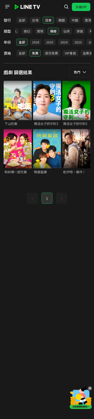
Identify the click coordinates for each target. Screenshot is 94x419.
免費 (35, 53)
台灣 (35, 20)
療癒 (53, 31)
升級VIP (81, 7)
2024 (64, 42)
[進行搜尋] (66, 7)
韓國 (61, 20)
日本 (48, 20)
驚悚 (40, 31)
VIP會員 (70, 53)
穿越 (80, 31)
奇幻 (27, 31)
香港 (88, 20)
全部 (22, 20)
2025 (49, 42)
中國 (75, 20)
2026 (35, 42)
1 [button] (47, 198)
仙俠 (66, 31)
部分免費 (51, 53)
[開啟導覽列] (7, 6)
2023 (78, 42)
